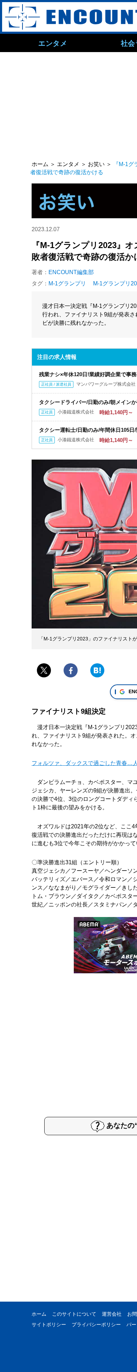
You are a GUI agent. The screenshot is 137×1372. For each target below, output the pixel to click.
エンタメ (52, 43)
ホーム (39, 1313)
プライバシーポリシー (96, 1324)
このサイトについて (74, 1313)
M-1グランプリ (67, 283)
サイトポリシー (49, 1324)
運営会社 (112, 1313)
